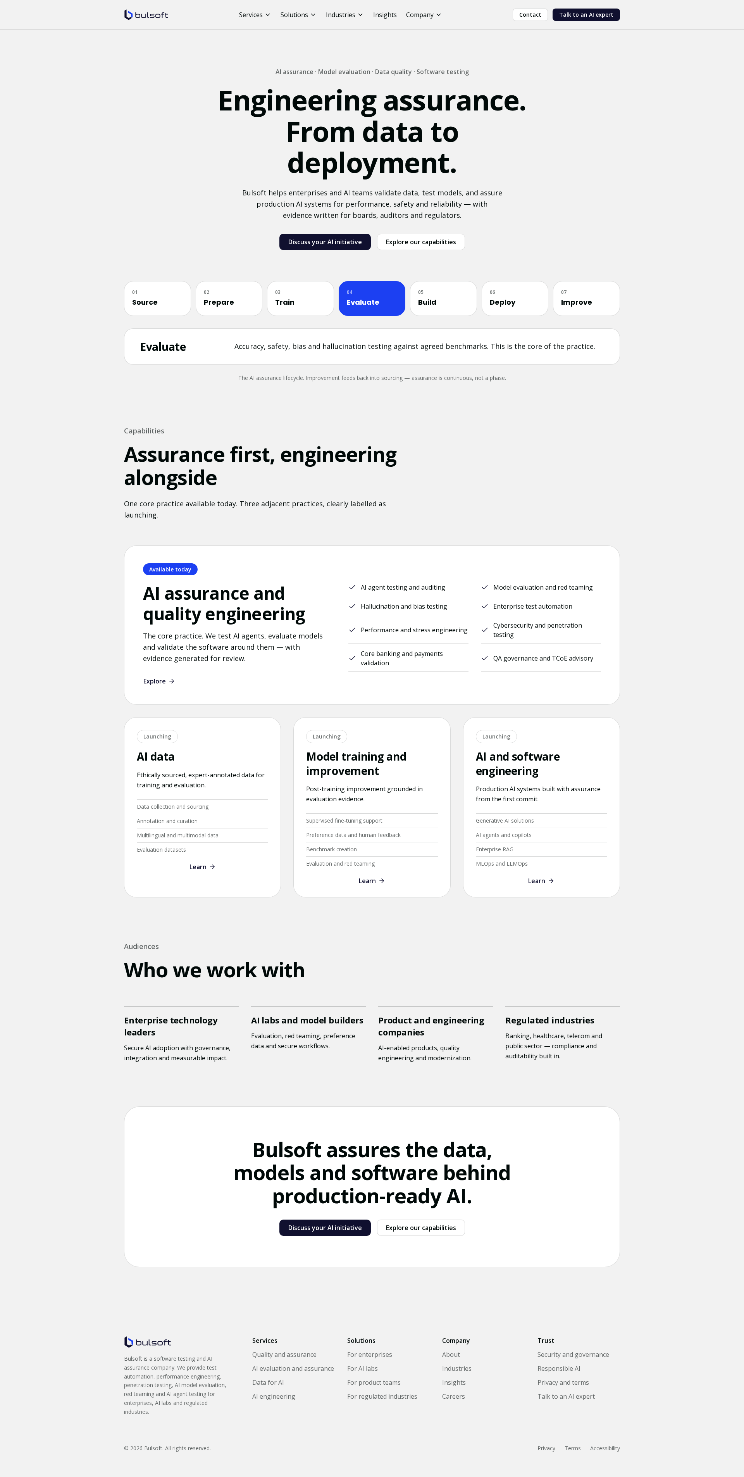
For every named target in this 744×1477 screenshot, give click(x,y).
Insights (385, 14)
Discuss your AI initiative (325, 242)
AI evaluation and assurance (293, 1368)
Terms (573, 1448)
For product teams (374, 1382)
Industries (340, 14)
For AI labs (362, 1368)
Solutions (294, 14)
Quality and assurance (284, 1354)
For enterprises (369, 1354)
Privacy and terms (563, 1382)
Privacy (546, 1448)
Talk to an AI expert (586, 14)
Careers (453, 1396)
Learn (198, 867)
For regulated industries (382, 1396)
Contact (530, 14)
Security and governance (573, 1354)
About (451, 1354)
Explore (154, 681)
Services (251, 14)
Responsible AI (558, 1368)
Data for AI (268, 1382)
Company (420, 14)
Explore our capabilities (421, 242)
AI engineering (273, 1396)
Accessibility (605, 1448)
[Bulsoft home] (146, 15)
